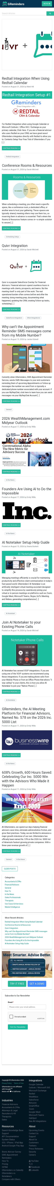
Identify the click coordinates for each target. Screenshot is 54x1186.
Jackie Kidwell (32, 339)
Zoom (31, 1109)
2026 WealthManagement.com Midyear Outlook (26, 420)
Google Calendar (36, 1084)
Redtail (32, 1093)
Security (32, 1152)
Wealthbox (33, 1097)
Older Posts (10, 869)
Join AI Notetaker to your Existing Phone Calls (21, 624)
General (9, 409)
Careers (32, 1155)
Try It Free (17, 983)
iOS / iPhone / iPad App (12, 1142)
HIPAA (5, 1167)
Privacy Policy (7, 1083)
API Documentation (10, 1136)
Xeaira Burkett (32, 546)
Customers (34, 1142)
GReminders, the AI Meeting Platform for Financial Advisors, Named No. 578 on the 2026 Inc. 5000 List (27, 715)
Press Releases (36, 1149)
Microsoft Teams (36, 1115)
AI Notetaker (10, 700)
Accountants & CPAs (13, 881)
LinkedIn (35, 1170)
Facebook (35, 1167)
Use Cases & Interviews (14, 904)
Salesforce (34, 1100)
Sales (4, 1119)
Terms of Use (18, 1083)
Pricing (5, 1164)
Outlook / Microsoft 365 (39, 1087)
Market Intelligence (12, 907)
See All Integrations (37, 1121)
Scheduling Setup (12, 237)
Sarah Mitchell (32, 169)
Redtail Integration (12, 157)
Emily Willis (31, 427)
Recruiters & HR (9, 1113)
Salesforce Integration (14, 318)
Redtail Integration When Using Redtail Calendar (25, 80)
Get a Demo (37, 983)
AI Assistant (10, 613)
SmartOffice (34, 1106)
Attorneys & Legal (10, 1110)
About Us (33, 1139)
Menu (46, 4)
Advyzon (33, 1103)
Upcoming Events (36, 1130)
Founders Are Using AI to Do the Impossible (22, 940)
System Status (8, 1139)
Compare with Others (11, 1179)
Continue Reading (10, 148)
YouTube (35, 1161)
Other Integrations (33, 318)
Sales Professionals (13, 897)
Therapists (9, 901)
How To (8, 891)
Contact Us (33, 1133)
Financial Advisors (12, 885)
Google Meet (34, 1112)
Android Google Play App (13, 1145)
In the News (10, 480)
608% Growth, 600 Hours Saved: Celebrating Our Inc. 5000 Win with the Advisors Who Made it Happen (27, 778)
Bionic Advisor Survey (11, 1152)
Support (5, 1133)
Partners (32, 1145)
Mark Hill (30, 87)
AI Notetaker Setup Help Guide (25, 542)
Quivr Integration (15, 246)
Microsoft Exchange (37, 1090)
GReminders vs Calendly (12, 1170)
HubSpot (33, 1118)
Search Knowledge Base (12, 1130)
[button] (4, 44)
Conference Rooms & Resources (27, 165)
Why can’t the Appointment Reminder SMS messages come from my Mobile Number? (26, 331)
